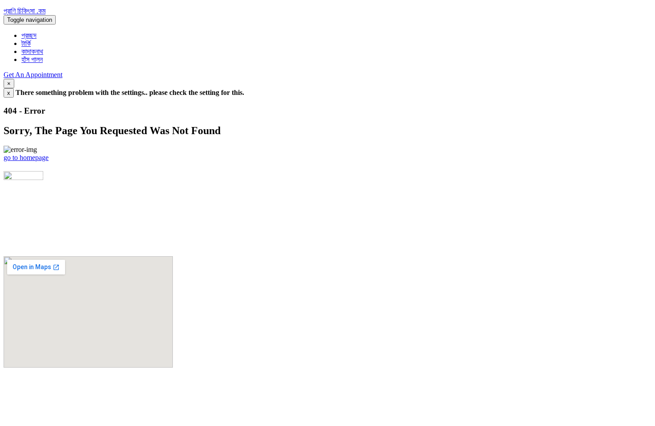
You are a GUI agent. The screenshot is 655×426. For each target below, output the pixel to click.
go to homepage (26, 157)
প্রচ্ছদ (29, 35)
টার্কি (26, 43)
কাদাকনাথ (32, 51)
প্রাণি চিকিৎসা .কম (24, 11)
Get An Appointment (33, 74)
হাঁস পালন (32, 59)
